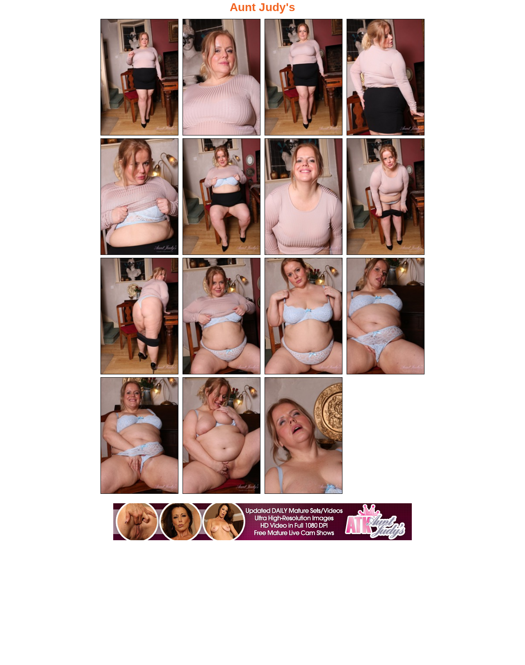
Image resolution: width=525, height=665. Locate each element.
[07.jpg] (303, 196)
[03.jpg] (303, 77)
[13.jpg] (139, 435)
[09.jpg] (139, 316)
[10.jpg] (221, 316)
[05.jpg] (139, 196)
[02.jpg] (221, 77)
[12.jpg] (386, 316)
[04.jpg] (386, 77)
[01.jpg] (139, 77)
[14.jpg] (221, 435)
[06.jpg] (221, 196)
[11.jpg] (303, 316)
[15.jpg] (303, 435)
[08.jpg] (386, 196)
